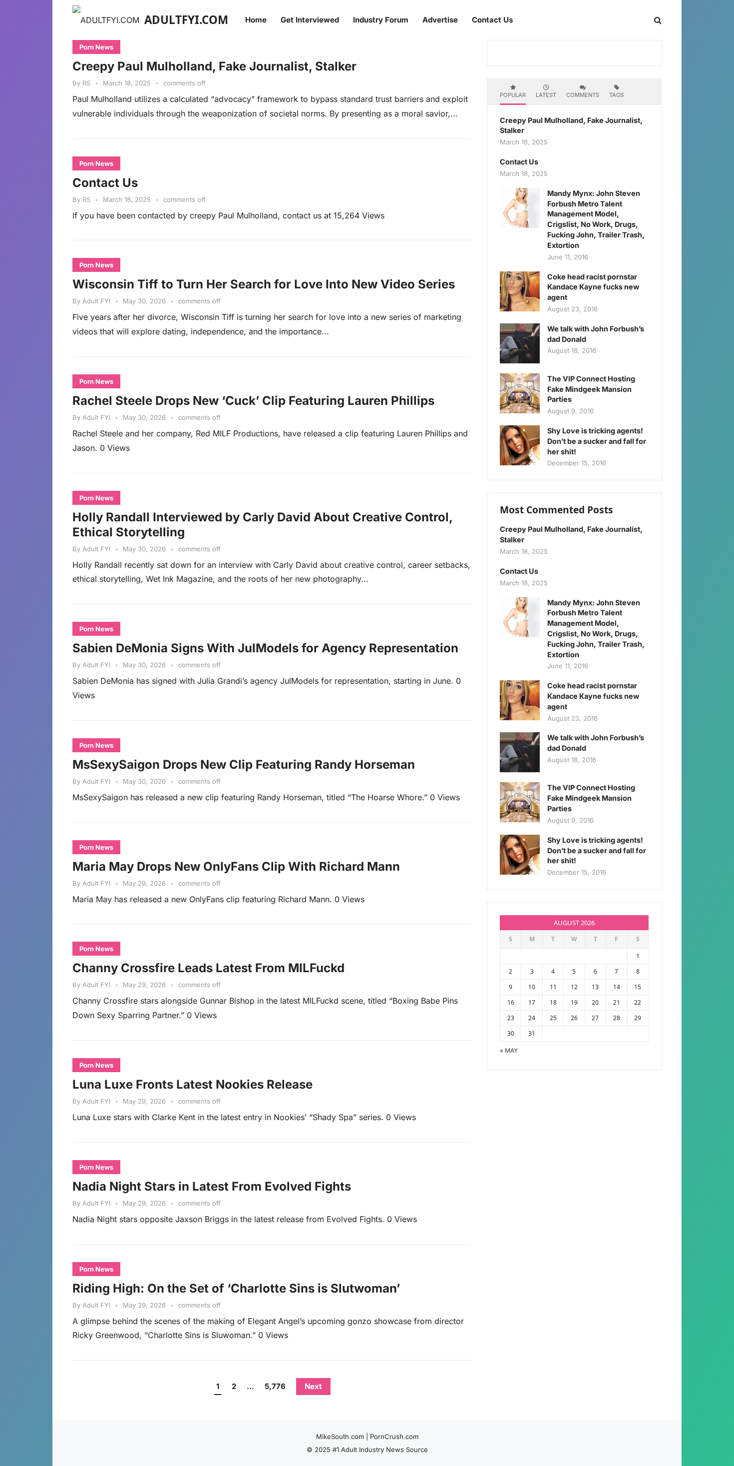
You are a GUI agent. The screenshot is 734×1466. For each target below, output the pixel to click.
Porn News (96, 47)
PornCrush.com (394, 1437)
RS (86, 83)
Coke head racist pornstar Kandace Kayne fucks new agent (593, 287)
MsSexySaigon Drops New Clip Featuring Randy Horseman (243, 764)
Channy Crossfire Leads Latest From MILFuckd (208, 968)
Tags (616, 94)
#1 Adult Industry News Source (380, 1450)
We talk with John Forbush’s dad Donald (595, 333)
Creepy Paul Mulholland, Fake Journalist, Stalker (214, 66)
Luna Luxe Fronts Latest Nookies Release (192, 1084)
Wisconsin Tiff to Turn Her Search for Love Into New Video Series (263, 284)
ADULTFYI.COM (186, 19)
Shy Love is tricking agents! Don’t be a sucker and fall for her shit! (596, 441)
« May (509, 1050)
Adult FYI (96, 301)
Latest (546, 94)
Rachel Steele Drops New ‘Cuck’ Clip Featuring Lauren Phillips (253, 400)
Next (313, 1386)
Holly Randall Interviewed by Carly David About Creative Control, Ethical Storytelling (262, 524)
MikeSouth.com (340, 1437)
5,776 (275, 1386)
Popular (513, 94)
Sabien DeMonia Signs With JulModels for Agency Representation (265, 648)
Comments (582, 94)
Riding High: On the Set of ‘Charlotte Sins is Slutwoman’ (236, 1288)
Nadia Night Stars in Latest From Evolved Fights (211, 1186)
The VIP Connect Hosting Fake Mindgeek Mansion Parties (591, 389)
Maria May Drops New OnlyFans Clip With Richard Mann (236, 866)
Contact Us (105, 182)
